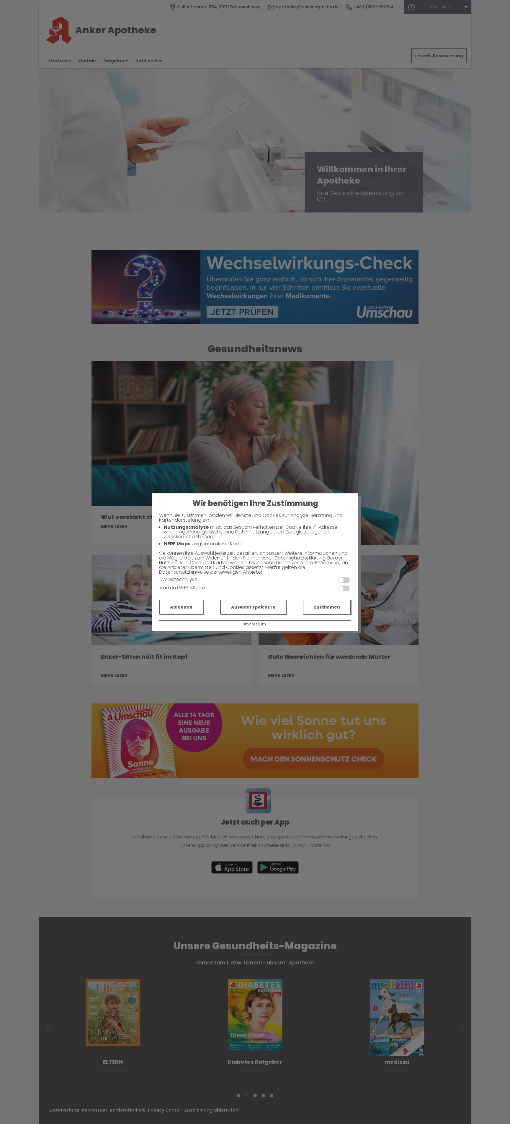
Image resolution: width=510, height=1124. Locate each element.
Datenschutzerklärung (300, 557)
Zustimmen (327, 607)
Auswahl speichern (253, 607)
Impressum (255, 624)
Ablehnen (181, 607)
